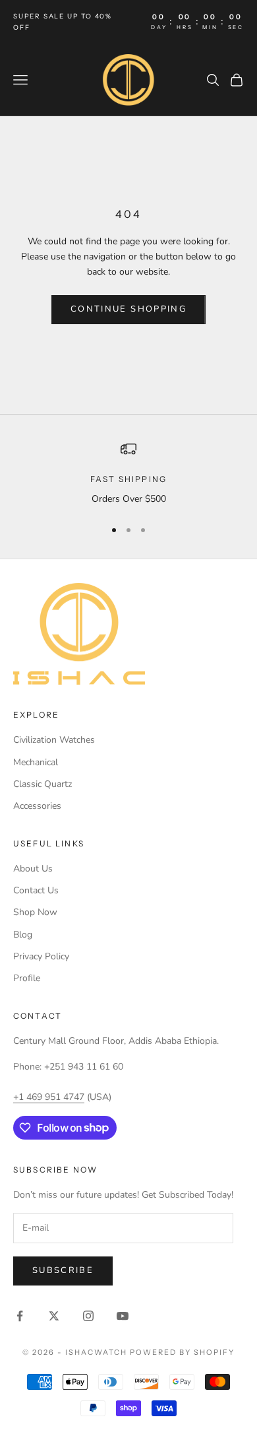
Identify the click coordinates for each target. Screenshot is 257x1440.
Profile (26, 978)
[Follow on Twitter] (54, 1315)
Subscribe (63, 1270)
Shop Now (35, 912)
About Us (33, 868)
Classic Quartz (42, 784)
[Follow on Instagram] (88, 1315)
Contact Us (36, 890)
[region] (128, 473)
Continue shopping (128, 309)
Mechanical (35, 762)
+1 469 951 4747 (48, 1097)
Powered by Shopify (182, 1352)
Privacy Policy (41, 956)
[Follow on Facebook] (19, 1315)
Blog (22, 934)
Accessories (37, 806)
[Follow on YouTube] (122, 1315)
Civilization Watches (54, 740)
